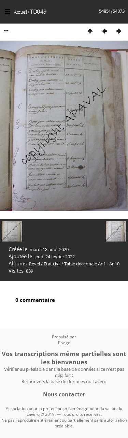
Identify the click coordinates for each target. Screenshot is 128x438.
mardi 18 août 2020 (49, 249)
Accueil (20, 12)
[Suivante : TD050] (119, 31)
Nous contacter (64, 394)
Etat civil (52, 264)
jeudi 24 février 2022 (54, 256)
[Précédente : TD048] (104, 31)
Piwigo (64, 343)
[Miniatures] (90, 31)
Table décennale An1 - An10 (91, 264)
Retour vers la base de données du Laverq (64, 381)
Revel (34, 264)
